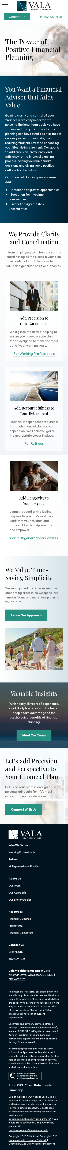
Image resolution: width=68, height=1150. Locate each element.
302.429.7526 (51, 16)
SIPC (27, 1031)
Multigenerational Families (24, 866)
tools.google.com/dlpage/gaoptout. (28, 1130)
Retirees (14, 859)
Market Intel (16, 925)
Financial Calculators (21, 933)
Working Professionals (22, 852)
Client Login (16, 951)
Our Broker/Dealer (20, 899)
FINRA (21, 1031)
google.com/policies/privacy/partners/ (30, 1118)
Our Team (15, 885)
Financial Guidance (20, 918)
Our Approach (17, 892)
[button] (17, 16)
